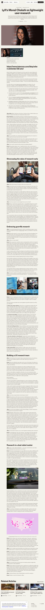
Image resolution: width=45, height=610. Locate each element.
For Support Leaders (34, 606)
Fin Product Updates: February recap (20, 593)
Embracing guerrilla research (11, 60)
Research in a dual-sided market (12, 62)
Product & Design (18, 7)
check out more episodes (21, 84)
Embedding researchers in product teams (16, 101)
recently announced (12, 536)
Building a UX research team (11, 61)
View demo (35, 2)
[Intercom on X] (40, 603)
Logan (12, 194)
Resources (15, 2)
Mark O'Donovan (34, 595)
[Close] (26, 602)
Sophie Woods (5, 595)
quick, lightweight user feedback (28, 92)
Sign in (32, 2)
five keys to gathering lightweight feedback (21, 97)
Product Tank (21, 230)
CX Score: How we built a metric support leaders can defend (36, 593)
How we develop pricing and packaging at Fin (7, 593)
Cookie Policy (11, 606)
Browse (40, 581)
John (16, 194)
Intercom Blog (6, 2)
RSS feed (21, 85)
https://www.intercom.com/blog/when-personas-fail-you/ (22, 67)
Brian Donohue (19, 595)
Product (10, 2)
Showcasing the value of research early (13, 58)
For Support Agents (34, 605)
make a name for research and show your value (25, 89)
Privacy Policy (6, 606)
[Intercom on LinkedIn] (41, 603)
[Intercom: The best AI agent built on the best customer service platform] (2, 2)
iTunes (13, 85)
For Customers (33, 604)
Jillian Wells (21, 21)
